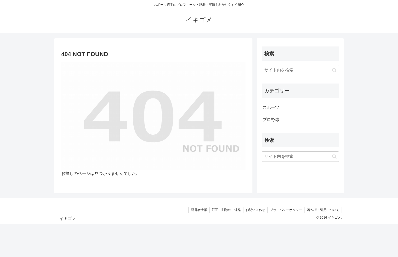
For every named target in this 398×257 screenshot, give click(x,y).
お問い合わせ (255, 210)
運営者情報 (199, 210)
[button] (334, 70)
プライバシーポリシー (286, 210)
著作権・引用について (323, 210)
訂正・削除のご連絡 (226, 210)
